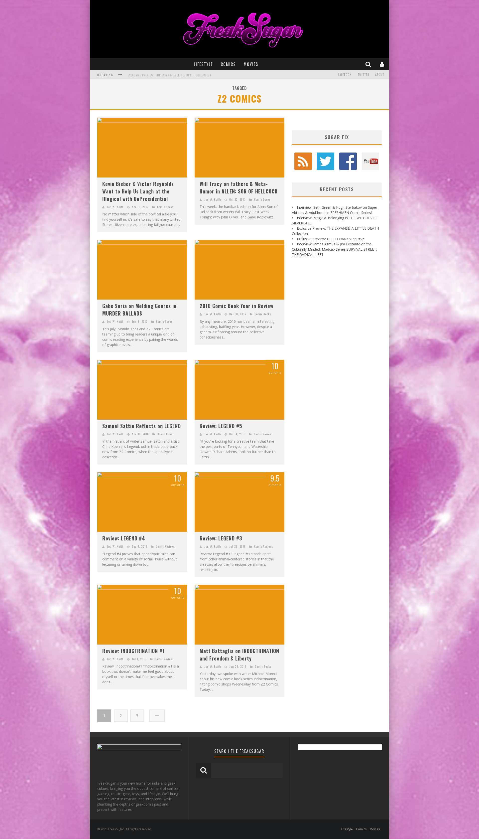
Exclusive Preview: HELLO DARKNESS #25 (155, 75)
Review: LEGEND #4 (123, 538)
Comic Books (165, 207)
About (379, 75)
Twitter (363, 75)
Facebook (345, 75)
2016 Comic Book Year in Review (236, 306)
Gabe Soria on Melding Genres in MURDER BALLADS (139, 309)
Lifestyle (203, 64)
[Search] (369, 64)
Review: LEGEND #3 (221, 538)
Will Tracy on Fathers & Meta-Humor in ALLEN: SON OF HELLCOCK (239, 187)
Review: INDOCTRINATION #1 (133, 651)
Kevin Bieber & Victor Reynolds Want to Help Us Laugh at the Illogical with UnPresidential (138, 191)
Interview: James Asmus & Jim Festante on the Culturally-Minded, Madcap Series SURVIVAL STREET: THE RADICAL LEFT (334, 249)
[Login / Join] (382, 64)
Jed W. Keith (115, 207)
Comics (228, 64)
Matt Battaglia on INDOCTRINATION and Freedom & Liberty (239, 654)
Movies (251, 64)
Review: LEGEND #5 (221, 426)
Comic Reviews (263, 434)
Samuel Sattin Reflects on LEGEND (141, 426)
